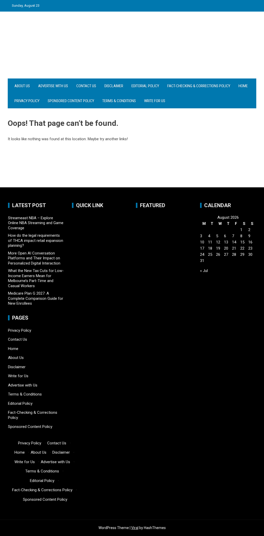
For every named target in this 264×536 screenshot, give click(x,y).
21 (234, 248)
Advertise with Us (53, 86)
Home (243, 86)
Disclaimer (113, 86)
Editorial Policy (145, 86)
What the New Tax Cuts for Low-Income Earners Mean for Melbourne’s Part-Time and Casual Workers (36, 278)
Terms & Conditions (119, 101)
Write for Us (154, 101)
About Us (22, 86)
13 (226, 242)
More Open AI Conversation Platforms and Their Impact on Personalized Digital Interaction (34, 258)
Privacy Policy (26, 101)
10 (202, 242)
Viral (134, 528)
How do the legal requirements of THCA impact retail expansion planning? (35, 240)
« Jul (204, 270)
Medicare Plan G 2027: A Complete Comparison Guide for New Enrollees (35, 298)
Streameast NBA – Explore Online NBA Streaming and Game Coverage (35, 223)
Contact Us (86, 86)
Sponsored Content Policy (71, 101)
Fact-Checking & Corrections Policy (198, 86)
